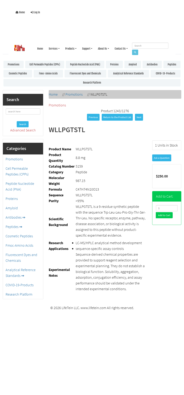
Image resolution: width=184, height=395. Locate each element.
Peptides (172, 63)
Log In (36, 12)
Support (86, 47)
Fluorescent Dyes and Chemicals (85, 72)
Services (53, 47)
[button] (177, 378)
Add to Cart (164, 214)
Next (139, 116)
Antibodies (152, 63)
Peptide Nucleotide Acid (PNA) (85, 63)
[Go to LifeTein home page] (19, 48)
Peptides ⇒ (14, 226)
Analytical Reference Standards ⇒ (21, 272)
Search (22, 123)
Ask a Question (162, 157)
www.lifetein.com (93, 307)
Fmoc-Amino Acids (48, 72)
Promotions (13, 63)
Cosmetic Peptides (18, 72)
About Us (102, 47)
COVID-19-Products (165, 72)
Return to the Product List (117, 116)
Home (22, 12)
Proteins (114, 63)
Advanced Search (23, 129)
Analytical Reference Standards (128, 72)
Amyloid (133, 63)
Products (69, 47)
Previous (93, 116)
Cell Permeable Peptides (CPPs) (44, 63)
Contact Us (120, 47)
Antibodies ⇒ (15, 216)
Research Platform (92, 81)
